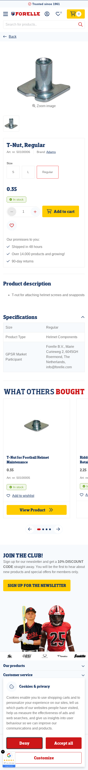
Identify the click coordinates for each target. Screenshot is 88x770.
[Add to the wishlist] (12, 225)
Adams (51, 152)
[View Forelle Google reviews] (9, 759)
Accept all (63, 743)
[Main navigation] (5, 14)
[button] (11, 124)
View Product (33, 509)
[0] (58, 14)
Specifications (20, 317)
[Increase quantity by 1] (35, 211)
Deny (24, 743)
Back (12, 36)
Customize (44, 757)
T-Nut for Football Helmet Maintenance (28, 459)
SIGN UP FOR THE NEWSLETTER (37, 585)
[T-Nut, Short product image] (36, 425)
